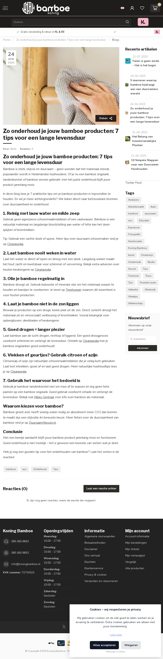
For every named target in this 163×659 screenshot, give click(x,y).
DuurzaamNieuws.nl (42, 423)
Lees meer (116, 634)
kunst (131, 255)
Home (6, 40)
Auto (153, 206)
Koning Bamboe (137, 248)
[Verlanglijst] (142, 8)
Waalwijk (150, 289)
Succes (132, 268)
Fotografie (134, 234)
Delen (103, 118)
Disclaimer (91, 549)
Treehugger (74, 290)
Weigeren (131, 645)
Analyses (133, 199)
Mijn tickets (132, 549)
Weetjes (133, 296)
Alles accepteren (104, 645)
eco (24, 469)
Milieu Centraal (44, 397)
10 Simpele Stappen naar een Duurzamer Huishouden (145, 164)
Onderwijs (147, 255)
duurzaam (150, 213)
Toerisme (133, 275)
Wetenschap (135, 303)
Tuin (130, 282)
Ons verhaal (92, 555)
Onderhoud (40, 469)
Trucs (148, 275)
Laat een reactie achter (101, 488)
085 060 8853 (20, 541)
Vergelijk (130, 562)
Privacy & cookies (95, 575)
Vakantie (133, 289)
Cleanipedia (15, 244)
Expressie (134, 227)
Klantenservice (93, 568)
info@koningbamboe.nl (25, 564)
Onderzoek (134, 262)
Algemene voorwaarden (99, 536)
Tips (55, 469)
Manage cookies (115, 651)
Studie (151, 262)
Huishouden (135, 241)
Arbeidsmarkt (136, 206)
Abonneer (142, 348)
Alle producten (134, 568)
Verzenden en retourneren (101, 581)
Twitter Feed (133, 183)
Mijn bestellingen (136, 543)
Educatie (144, 220)
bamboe (11, 469)
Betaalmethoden (95, 543)
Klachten (90, 562)
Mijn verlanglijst (135, 555)
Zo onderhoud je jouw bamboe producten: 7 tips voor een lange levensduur (61, 40)
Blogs (115, 40)
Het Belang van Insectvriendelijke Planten (144, 141)
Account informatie (137, 536)
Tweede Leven (148, 282)
